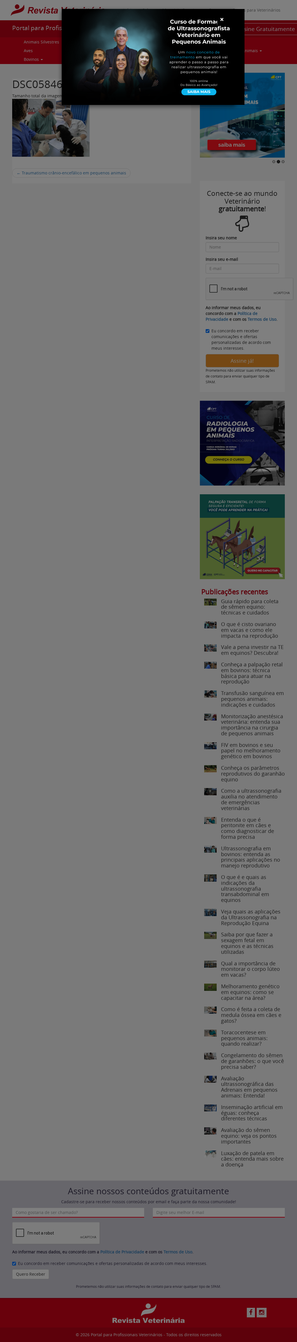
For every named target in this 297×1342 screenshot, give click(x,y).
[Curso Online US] (153, 56)
